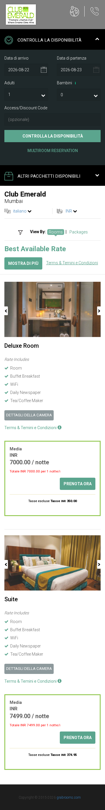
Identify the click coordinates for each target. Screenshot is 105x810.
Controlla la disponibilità (52, 136)
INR (69, 211)
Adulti (9, 83)
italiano (20, 211)
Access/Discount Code (25, 108)
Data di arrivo (16, 58)
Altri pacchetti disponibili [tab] (49, 176)
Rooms (56, 232)
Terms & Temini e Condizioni (72, 263)
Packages (78, 232)
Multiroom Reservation (52, 150)
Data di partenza (71, 58)
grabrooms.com (69, 797)
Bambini (66, 83)
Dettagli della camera (29, 415)
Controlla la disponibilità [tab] (49, 40)
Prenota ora (78, 483)
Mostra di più (23, 263)
